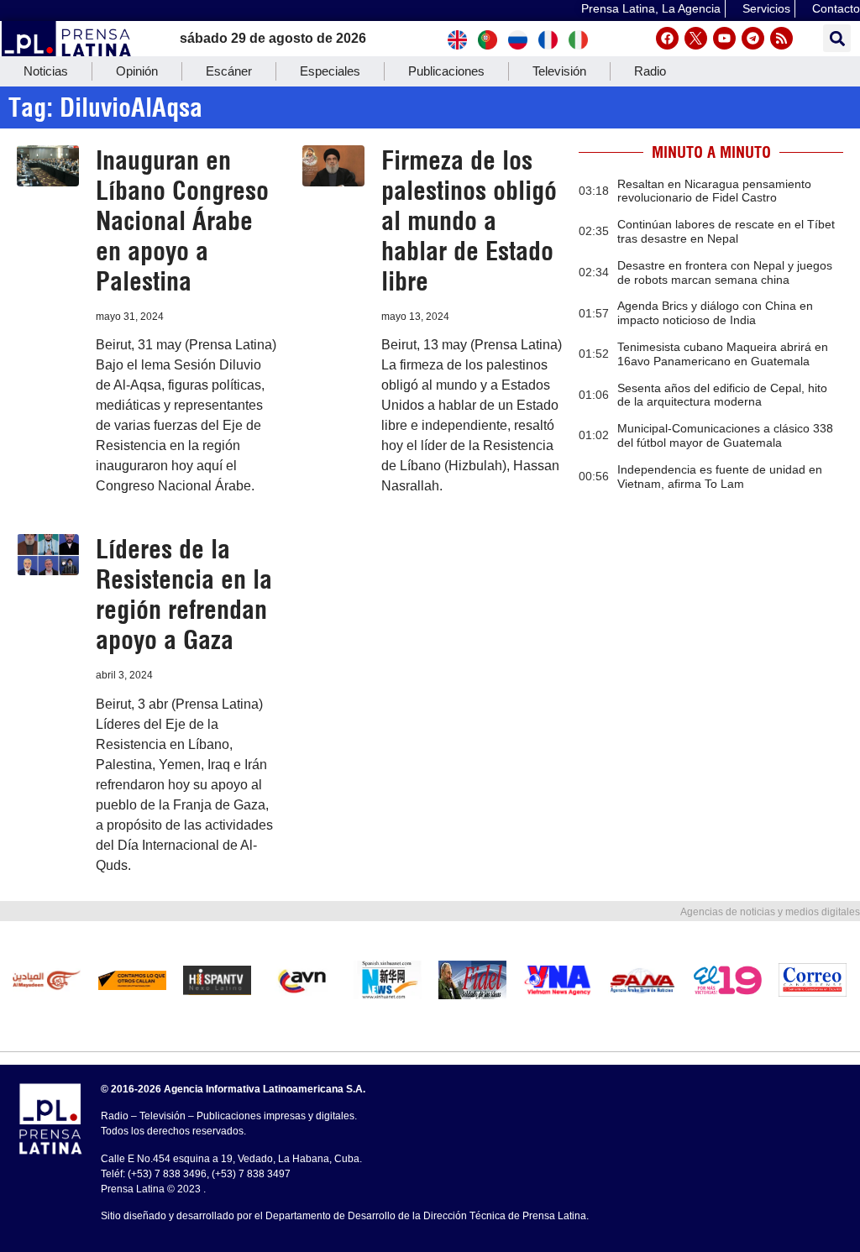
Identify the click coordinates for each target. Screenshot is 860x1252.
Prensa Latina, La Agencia (651, 8)
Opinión (137, 71)
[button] (837, 38)
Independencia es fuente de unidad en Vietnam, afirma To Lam (719, 476)
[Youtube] (724, 38)
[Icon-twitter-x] (695, 38)
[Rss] (781, 38)
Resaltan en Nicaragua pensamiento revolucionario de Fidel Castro (714, 191)
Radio (650, 71)
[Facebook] (667, 38)
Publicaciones (446, 71)
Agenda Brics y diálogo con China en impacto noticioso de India (715, 313)
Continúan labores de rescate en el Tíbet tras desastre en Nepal (726, 231)
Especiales (330, 71)
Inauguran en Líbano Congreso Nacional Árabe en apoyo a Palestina (182, 220)
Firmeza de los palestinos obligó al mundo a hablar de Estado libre (469, 220)
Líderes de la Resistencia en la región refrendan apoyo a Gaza (184, 594)
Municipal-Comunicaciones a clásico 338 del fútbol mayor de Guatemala (725, 435)
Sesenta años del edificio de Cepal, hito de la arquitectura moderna (722, 395)
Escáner (229, 71)
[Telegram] (753, 38)
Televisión (559, 71)
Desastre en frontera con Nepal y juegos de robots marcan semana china (724, 272)
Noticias (46, 71)
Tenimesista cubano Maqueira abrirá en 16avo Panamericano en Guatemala (722, 354)
